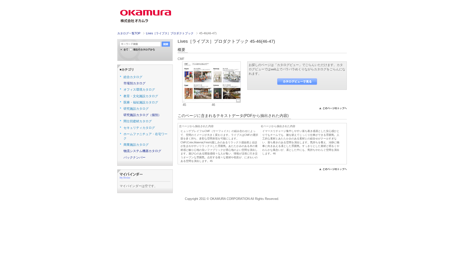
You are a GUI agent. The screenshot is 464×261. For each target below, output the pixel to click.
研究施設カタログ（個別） (142, 115)
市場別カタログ (134, 83)
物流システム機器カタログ (142, 151)
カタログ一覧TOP (128, 33)
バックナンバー (134, 157)
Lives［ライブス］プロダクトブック (170, 33)
